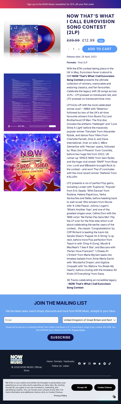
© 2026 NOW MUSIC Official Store (26, 369)
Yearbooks (68, 361)
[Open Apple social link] (99, 363)
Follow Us (57, 365)
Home (50, 361)
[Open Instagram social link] (89, 363)
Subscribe (60, 337)
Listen (66, 365)
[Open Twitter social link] (84, 363)
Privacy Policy (78, 330)
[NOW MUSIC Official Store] (16, 359)
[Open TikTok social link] (109, 363)
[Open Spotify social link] (104, 363)
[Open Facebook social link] (79, 363)
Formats (58, 361)
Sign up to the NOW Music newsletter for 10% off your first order (60, 4)
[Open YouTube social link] (94, 363)
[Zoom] (32, 42)
